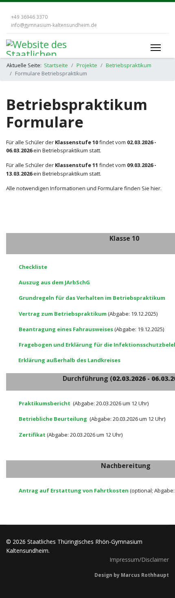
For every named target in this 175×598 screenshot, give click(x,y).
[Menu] (156, 47)
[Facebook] (8, 8)
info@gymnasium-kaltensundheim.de (54, 25)
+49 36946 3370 (29, 16)
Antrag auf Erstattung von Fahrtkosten (74, 490)
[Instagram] (20, 8)
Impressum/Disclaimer (139, 559)
